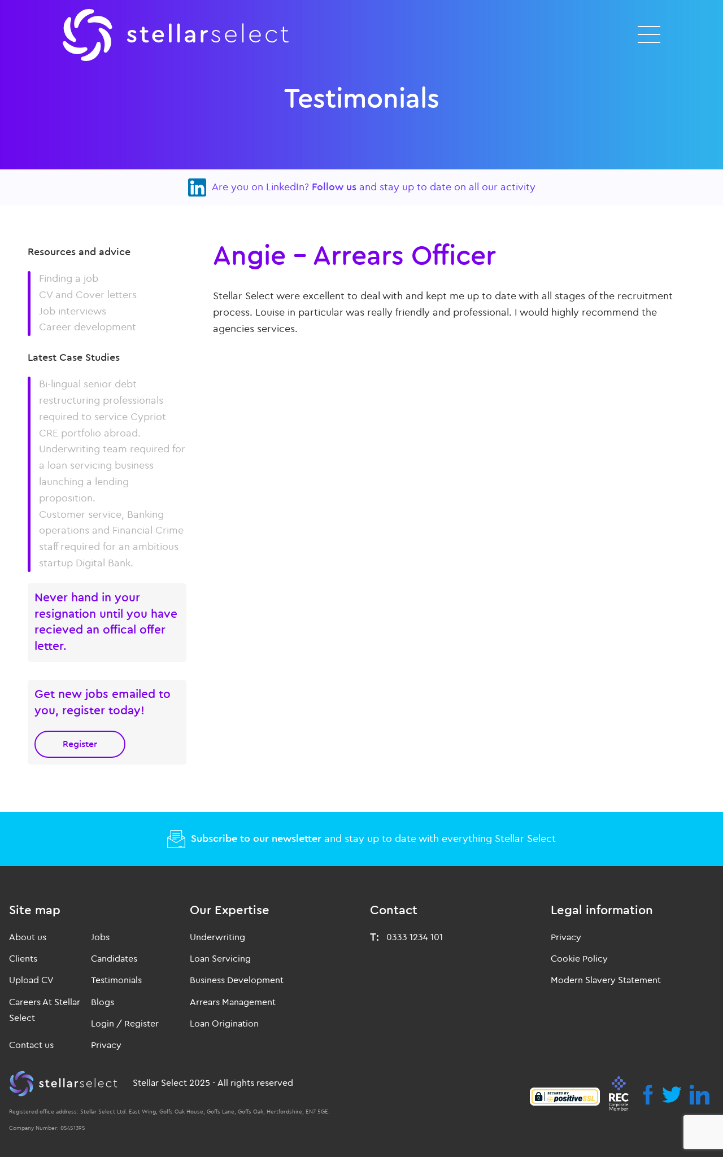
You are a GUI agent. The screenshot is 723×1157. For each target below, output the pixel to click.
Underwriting (217, 937)
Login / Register (125, 1023)
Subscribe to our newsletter (256, 838)
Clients (23, 958)
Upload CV (31, 980)
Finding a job (68, 278)
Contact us (31, 1045)
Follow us (334, 187)
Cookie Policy (579, 958)
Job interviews (72, 311)
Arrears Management (233, 1002)
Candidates (114, 958)
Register (80, 744)
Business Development (237, 980)
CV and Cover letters (88, 295)
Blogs (102, 1002)
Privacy (106, 1045)
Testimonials (116, 980)
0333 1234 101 (414, 937)
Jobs (100, 937)
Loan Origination (224, 1023)
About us (27, 937)
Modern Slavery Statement (606, 980)
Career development (87, 327)
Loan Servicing (220, 958)
